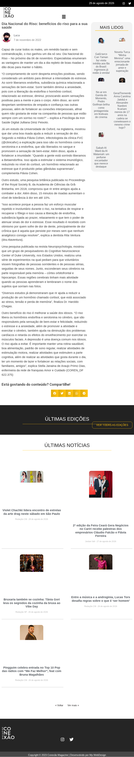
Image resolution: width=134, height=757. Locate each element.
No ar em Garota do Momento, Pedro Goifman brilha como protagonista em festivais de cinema (101, 105)
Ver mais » (73, 705)
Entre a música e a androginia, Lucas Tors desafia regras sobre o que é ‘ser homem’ (100, 599)
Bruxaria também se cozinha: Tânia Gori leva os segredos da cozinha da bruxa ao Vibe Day (31, 603)
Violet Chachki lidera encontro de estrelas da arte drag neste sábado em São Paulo (31, 512)
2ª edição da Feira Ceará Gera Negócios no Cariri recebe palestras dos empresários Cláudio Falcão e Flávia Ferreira (100, 531)
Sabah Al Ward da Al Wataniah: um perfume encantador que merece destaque (101, 157)
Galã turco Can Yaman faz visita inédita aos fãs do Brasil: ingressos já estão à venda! (101, 63)
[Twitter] (129, 3)
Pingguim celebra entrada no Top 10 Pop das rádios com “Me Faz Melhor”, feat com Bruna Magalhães (31, 671)
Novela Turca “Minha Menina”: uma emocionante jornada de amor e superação (122, 61)
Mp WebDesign (97, 755)
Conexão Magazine (57, 755)
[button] (64, 16)
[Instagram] (123, 3)
